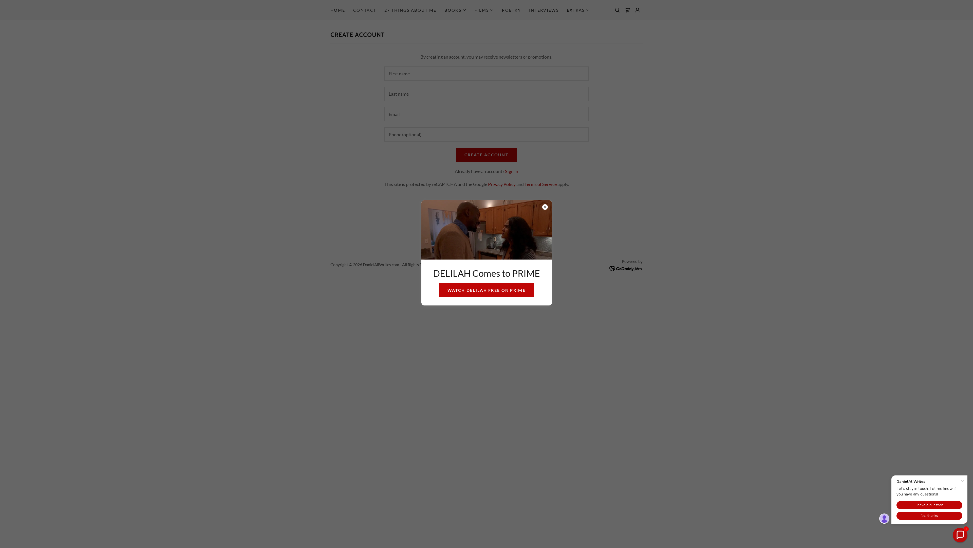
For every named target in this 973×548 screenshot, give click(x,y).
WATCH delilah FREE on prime (486, 290)
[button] (960, 535)
